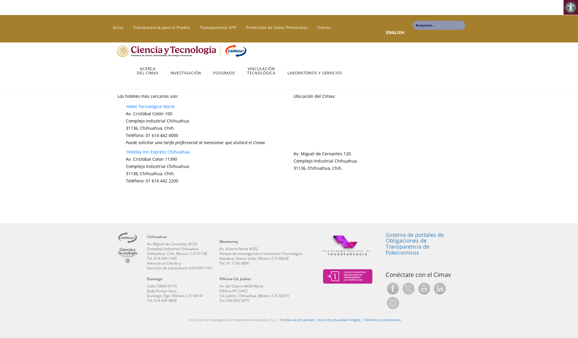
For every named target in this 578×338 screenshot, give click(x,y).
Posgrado (224, 73)
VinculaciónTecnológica (261, 71)
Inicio (118, 28)
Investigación (185, 73)
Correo (324, 28)
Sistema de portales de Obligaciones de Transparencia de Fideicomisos (415, 243)
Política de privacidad (297, 320)
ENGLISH (395, 32)
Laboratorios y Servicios (314, 73)
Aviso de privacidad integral (338, 320)
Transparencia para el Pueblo (161, 28)
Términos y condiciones (382, 320)
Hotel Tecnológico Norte (150, 106)
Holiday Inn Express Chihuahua (158, 152)
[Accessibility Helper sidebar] (571, 7)
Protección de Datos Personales (277, 28)
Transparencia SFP (218, 28)
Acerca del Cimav (147, 71)
